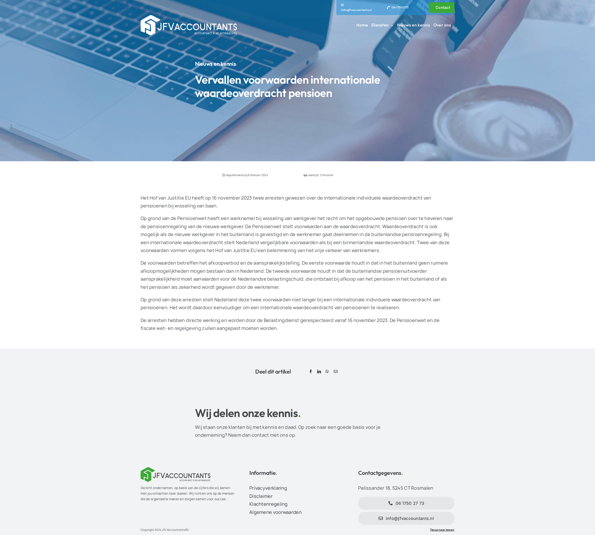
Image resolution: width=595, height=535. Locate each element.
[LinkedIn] (319, 371)
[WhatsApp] (327, 371)
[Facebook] (311, 371)
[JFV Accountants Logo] (189, 17)
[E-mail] (335, 371)
